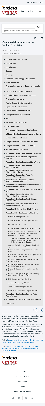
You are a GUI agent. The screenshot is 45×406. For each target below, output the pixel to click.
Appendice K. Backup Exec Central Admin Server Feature (21, 200)
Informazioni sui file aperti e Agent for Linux (23, 221)
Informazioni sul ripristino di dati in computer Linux (23, 270)
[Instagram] (32, 398)
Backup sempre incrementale (17, 149)
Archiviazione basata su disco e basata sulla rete (23, 87)
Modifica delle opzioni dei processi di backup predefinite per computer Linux (23, 275)
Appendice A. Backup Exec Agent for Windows (23, 153)
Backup (9, 71)
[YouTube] (26, 398)
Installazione (11, 63)
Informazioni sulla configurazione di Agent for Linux (23, 251)
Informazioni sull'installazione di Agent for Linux (24, 228)
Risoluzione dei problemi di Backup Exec (21, 130)
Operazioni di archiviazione (16, 107)
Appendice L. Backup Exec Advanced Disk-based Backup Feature (22, 205)
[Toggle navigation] (40, 11)
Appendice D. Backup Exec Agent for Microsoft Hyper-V (20, 166)
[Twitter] (13, 398)
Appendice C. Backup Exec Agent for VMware (23, 162)
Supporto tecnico (22, 376)
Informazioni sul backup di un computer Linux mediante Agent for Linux (23, 265)
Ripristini (9, 75)
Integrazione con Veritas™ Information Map (22, 142)
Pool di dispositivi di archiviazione (19, 103)
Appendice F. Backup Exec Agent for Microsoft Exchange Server (19, 176)
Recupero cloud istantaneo (16, 122)
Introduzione (11, 67)
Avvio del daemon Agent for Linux (19, 283)
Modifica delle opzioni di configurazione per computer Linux (23, 260)
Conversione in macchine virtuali (18, 111)
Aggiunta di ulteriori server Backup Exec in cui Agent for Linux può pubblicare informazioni (23, 246)
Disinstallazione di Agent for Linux (19, 279)
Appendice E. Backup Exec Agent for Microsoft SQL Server (20, 171)
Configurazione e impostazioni (18, 115)
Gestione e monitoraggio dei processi (20, 79)
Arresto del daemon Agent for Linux (20, 287)
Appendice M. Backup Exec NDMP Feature (22, 209)
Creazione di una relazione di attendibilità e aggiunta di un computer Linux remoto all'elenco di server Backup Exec (25, 240)
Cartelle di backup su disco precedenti (21, 95)
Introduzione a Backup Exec (16, 59)
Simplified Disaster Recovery (17, 138)
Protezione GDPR (12, 126)
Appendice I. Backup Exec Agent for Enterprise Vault (24, 190)
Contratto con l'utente (22, 391)
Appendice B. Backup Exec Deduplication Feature (21, 158)
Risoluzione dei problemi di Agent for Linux (22, 291)
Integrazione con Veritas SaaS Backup (20, 146)
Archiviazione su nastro (15, 99)
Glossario (10, 303)
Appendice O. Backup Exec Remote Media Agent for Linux (21, 295)
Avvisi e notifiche (12, 83)
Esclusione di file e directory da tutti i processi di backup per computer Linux (24, 255)
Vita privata (22, 381)
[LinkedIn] (19, 398)
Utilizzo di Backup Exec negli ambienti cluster (23, 134)
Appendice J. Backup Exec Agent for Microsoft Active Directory (20, 195)
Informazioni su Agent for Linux (18, 217)
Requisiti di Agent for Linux (17, 224)
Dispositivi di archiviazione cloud (19, 91)
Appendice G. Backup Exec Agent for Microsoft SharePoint (20, 181)
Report (8, 118)
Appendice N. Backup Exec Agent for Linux (22, 213)
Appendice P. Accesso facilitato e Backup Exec (24, 299)
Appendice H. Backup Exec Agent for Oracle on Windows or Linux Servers (24, 185)
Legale (22, 386)
